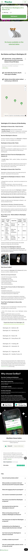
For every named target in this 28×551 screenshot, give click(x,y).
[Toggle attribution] (25, 115)
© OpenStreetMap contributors (18, 115)
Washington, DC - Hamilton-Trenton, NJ (12, 354)
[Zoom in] (25, 86)
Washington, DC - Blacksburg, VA (11, 330)
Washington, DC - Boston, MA (10, 335)
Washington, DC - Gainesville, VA (11, 346)
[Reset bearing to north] (25, 90)
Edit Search (14, 16)
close (26, 549)
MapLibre (6, 115)
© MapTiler (11, 115)
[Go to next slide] (25, 458)
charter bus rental (5, 366)
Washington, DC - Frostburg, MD (10, 343)
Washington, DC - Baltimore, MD (10, 328)
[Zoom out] (25, 88)
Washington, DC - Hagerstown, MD (11, 351)
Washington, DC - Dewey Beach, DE (11, 338)
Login (25, 1)
